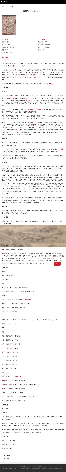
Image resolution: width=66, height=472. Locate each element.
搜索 (57, 263)
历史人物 (11, 6)
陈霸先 (8, 455)
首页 (7, 6)
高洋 (8, 458)
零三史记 (29, 466)
